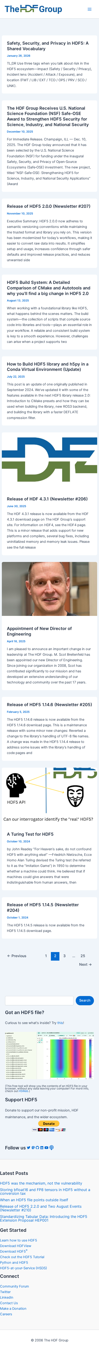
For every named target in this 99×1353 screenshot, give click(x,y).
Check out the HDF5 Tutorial (22, 1257)
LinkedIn (6, 1297)
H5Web (23, 1091)
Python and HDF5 (14, 1262)
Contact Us (9, 1303)
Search (84, 1000)
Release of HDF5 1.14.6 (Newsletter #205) (49, 704)
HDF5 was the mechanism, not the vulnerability (41, 1183)
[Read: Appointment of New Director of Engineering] (49, 589)
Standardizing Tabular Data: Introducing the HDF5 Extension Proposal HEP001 (43, 1218)
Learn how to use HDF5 (18, 1240)
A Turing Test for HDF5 (30, 834)
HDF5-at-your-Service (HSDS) (23, 1268)
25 (83, 956)
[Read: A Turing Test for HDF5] (49, 794)
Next (85, 964)
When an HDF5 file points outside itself (34, 1200)
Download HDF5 (13, 1251)
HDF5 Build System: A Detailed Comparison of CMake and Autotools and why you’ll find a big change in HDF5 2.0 (48, 288)
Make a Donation (13, 1308)
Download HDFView (15, 1246)
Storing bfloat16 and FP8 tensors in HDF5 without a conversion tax (45, 1191)
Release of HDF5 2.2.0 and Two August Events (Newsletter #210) (41, 1208)
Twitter (5, 1292)
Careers (6, 1314)
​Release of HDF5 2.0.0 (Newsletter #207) (48, 206)
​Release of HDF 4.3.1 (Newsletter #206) (47, 498)
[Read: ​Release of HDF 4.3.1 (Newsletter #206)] (49, 459)
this (60, 1023)
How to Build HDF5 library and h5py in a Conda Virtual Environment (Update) (47, 366)
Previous (16, 956)
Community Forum (14, 1286)
